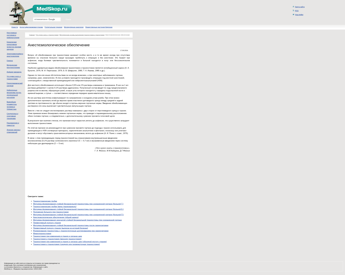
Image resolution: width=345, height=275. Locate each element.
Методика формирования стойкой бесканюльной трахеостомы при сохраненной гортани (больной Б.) (78, 209)
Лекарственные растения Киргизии (98, 27)
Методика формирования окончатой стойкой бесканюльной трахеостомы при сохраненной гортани (77, 220)
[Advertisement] (50, 173)
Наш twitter (299, 15)
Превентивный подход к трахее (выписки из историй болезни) (60, 228)
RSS (297, 11)
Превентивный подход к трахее (47, 223)
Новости (14, 27)
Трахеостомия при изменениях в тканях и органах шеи (57, 236)
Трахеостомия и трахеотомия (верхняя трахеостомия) (57, 239)
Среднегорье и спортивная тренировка (12, 116)
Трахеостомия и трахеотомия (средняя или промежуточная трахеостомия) (66, 244)
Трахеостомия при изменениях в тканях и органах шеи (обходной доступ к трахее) (70, 241)
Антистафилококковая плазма (31, 27)
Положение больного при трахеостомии (51, 212)
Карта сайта (300, 7)
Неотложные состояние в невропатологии (13, 35)
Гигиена (10, 61)
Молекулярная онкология (74, 27)
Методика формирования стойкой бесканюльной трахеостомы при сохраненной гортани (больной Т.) (78, 204)
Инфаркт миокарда (14, 72)
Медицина (16, 269)
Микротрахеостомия (42, 233)
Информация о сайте (40, 267)
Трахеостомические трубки (45, 201)
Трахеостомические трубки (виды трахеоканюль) (54, 206)
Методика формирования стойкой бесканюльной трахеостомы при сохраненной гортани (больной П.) (78, 214)
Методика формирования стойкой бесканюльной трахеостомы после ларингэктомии (70, 225)
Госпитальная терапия (53, 27)
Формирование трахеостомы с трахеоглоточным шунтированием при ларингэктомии (70, 231)
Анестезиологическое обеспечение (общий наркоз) (56, 217)
